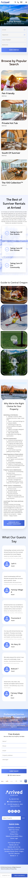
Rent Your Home (14, 830)
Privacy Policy (14, 834)
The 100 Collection (14, 853)
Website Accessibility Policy (14, 836)
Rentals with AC (14, 845)
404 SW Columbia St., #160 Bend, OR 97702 (15, 805)
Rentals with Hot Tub (14, 847)
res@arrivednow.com (15, 801)
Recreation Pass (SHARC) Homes (14, 849)
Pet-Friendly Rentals (14, 842)
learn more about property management (14, 523)
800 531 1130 (15, 799)
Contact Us (14, 832)
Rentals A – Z (14, 855)
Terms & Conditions (5, 869)
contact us (6, 875)
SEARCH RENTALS (14, 50)
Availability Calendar (14, 827)
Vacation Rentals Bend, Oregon (14, 851)
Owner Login (14, 838)
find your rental (19, 875)
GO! (23, 818)
